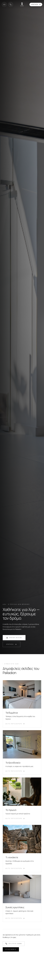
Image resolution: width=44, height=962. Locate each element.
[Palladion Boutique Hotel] (22, 4)
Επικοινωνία (10, 949)
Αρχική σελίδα (15, 637)
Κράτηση (34, 4)
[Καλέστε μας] (10, 4)
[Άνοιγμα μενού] (4, 4)
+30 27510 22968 (15, 943)
